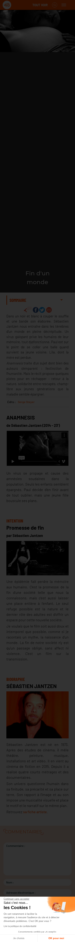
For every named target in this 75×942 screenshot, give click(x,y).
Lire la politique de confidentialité (20, 926)
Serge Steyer (26, 402)
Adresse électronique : (21, 892)
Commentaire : (15, 845)
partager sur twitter (42, 310)
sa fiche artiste (35, 812)
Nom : (10, 882)
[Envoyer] (49, 310)
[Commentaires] (28, 310)
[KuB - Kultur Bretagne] (17, 5)
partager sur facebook (36, 310)
